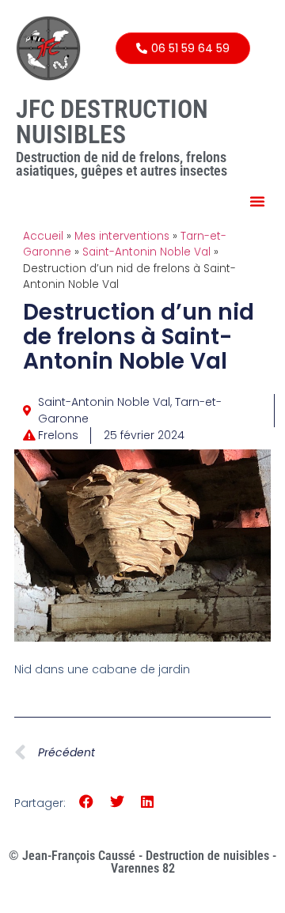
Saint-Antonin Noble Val (146, 252)
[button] (257, 201)
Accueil (43, 236)
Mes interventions (121, 236)
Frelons (58, 435)
